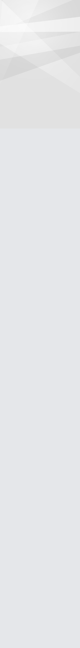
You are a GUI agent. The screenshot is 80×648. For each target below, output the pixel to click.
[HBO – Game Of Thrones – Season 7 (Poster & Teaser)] (14, 272)
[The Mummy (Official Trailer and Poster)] (14, 508)
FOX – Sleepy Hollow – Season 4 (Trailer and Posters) (12, 482)
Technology (49, 9)
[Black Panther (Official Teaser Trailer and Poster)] (14, 208)
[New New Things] (40, 3)
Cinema (20, 9)
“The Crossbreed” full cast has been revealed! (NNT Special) (14, 363)
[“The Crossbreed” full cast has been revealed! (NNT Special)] (14, 324)
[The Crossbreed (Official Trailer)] (14, 147)
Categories (3, 3)
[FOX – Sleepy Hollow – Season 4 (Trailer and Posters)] (14, 453)
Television (30, 9)
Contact (67, 9)
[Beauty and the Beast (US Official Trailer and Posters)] (14, 574)
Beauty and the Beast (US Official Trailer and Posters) (13, 615)
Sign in (77, 3)
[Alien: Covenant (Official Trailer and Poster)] (14, 390)
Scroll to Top (73, 641)
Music (39, 9)
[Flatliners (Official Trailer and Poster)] (14, 84)
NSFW (59, 9)
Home (12, 9)
